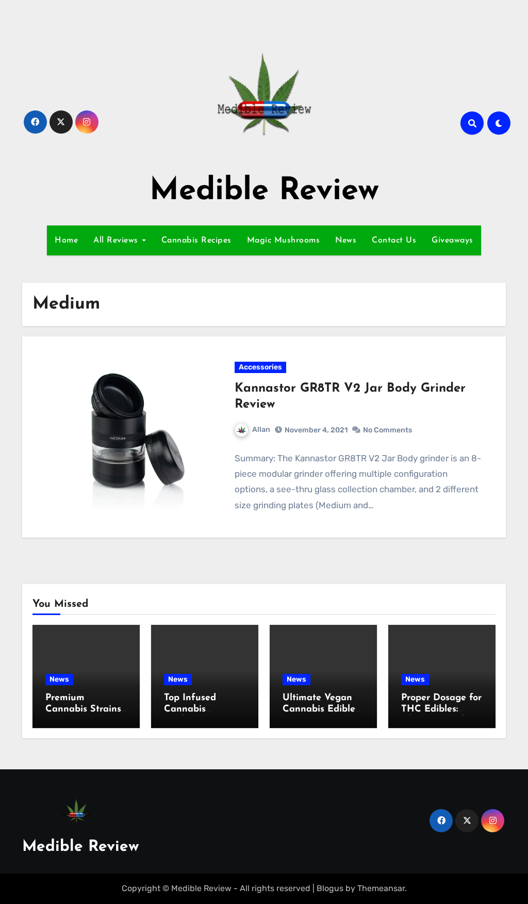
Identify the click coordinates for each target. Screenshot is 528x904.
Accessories (260, 367)
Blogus (330, 888)
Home (66, 240)
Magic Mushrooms (283, 240)
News (345, 240)
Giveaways (452, 240)
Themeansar (381, 888)
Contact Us (394, 240)
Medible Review (264, 191)
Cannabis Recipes (196, 240)
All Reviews (117, 240)
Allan (261, 429)
